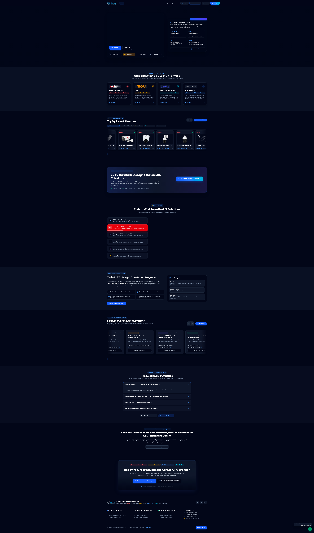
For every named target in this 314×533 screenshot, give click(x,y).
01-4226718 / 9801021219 (192, 519)
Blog (171, 3)
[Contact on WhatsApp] (310, 529)
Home (121, 3)
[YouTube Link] (205, 507)
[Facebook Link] (197, 507)
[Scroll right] (191, 125)
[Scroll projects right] (192, 328)
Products (128, 3)
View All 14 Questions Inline (148, 420)
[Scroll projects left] (188, 328)
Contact (177, 3)
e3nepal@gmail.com (191, 521)
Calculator (144, 3)
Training (166, 3)
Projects (159, 3)
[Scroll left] (188, 125)
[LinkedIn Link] (201, 507)
